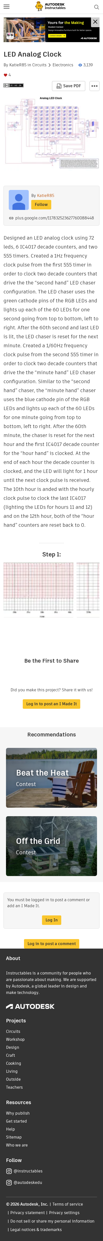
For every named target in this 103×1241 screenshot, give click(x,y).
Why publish (18, 1113)
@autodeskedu (28, 1182)
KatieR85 (17, 65)
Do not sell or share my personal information (52, 1221)
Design (12, 1047)
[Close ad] (95, 22)
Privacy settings (64, 1213)
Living (12, 1071)
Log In (52, 920)
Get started (16, 1121)
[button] (7, 6)
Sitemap (14, 1137)
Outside (13, 1079)
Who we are (17, 1145)
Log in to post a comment (52, 944)
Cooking (13, 1063)
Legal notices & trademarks (36, 1230)
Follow (41, 204)
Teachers (14, 1087)
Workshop (15, 1039)
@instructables (28, 1171)
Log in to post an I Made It (51, 704)
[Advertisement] (52, 29)
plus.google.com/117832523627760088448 (54, 218)
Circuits (39, 65)
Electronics (62, 65)
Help (10, 1129)
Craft (10, 1055)
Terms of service (67, 1204)
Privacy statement (27, 1213)
